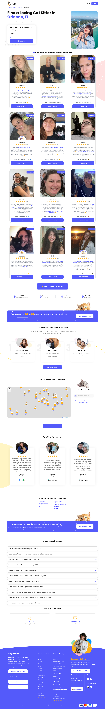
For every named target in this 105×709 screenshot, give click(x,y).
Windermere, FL (58, 503)
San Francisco (42, 691)
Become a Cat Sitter (81, 670)
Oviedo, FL (42, 507)
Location (13, 29)
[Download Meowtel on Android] (91, 687)
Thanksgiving (56, 696)
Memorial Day (57, 693)
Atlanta (40, 657)
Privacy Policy (44, 705)
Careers (55, 670)
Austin (39, 659)
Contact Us (75, 623)
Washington (41, 695)
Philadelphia (41, 682)
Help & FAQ (56, 676)
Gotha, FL (56, 506)
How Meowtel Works (58, 661)
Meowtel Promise (22, 317)
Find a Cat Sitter (52, 367)
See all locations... (43, 698)
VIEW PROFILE (21, 106)
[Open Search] (83, 3)
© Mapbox (68, 417)
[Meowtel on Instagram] (91, 679)
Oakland (40, 679)
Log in (88, 3)
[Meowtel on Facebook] (88, 679)
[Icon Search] (76, 396)
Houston (40, 670)
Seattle (40, 693)
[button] (17, 412)
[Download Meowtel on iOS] (88, 687)
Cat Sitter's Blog (57, 678)
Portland (40, 686)
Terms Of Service (35, 705)
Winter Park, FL (58, 501)
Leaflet (64, 417)
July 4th (55, 694)
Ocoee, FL (57, 508)
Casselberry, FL (43, 501)
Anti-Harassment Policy (55, 705)
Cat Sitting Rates (57, 663)
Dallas (39, 666)
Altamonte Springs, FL (60, 505)
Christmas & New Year (59, 698)
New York (40, 677)
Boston (40, 661)
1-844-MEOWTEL (30, 623)
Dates (12, 33)
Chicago (40, 663)
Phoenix (40, 684)
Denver (40, 668)
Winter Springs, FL (43, 503)
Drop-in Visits (56, 684)
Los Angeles (41, 673)
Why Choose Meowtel (59, 666)
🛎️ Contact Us (77, 689)
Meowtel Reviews (57, 668)
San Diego (41, 688)
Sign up (94, 3)
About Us (55, 659)
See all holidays (57, 700)
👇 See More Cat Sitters (52, 286)
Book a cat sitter (18, 671)
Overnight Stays (57, 687)
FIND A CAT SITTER (85, 316)
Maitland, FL (42, 505)
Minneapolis (41, 675)
